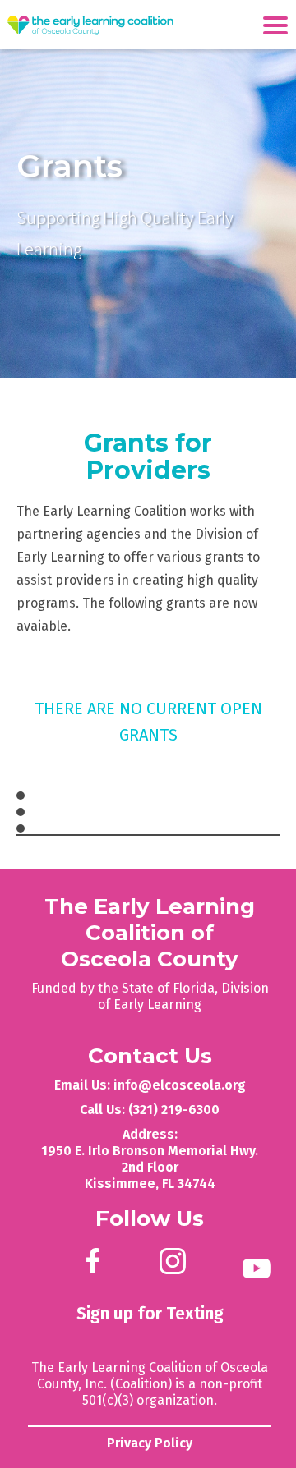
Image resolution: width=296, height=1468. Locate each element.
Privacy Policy (149, 1443)
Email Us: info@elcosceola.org (150, 1085)
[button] (279, 23)
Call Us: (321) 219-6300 (150, 1109)
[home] (90, 26)
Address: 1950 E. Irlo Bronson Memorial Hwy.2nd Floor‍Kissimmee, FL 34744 (149, 1158)
